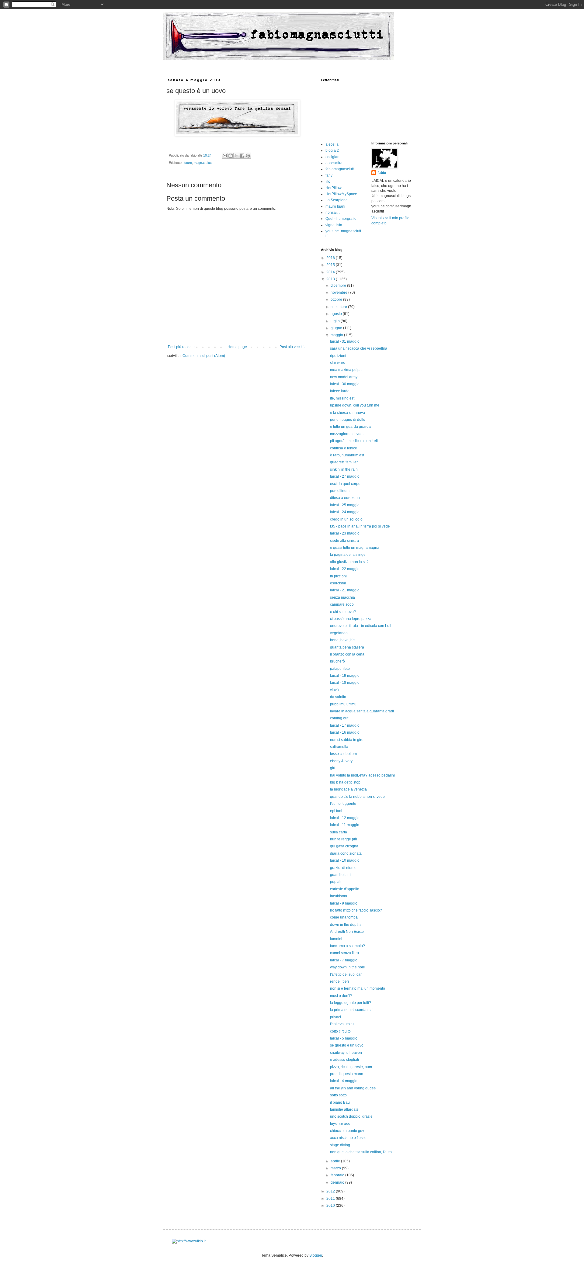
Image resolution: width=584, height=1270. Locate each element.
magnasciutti (203, 162)
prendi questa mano (346, 1074)
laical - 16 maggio (345, 732)
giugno (337, 328)
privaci (335, 1017)
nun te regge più (343, 839)
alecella (332, 144)
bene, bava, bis (342, 640)
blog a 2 (332, 150)
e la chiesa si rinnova (347, 412)
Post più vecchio (293, 347)
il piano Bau (340, 1102)
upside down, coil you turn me (354, 405)
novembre (339, 292)
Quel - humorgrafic (340, 218)
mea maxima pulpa (346, 370)
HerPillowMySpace (341, 194)
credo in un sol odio (346, 519)
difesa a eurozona (345, 498)
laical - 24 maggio (345, 512)
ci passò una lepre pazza (350, 619)
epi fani (336, 811)
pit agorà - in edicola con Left (354, 441)
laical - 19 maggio (345, 675)
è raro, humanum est (347, 455)
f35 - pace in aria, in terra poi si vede (360, 526)
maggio (337, 335)
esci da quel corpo (345, 484)
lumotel (336, 939)
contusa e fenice (343, 448)
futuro (187, 162)
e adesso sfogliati (344, 1059)
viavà (334, 690)
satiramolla (339, 747)
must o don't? (341, 996)
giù (332, 768)
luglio (336, 321)
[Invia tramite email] (225, 156)
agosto (337, 314)
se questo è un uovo (346, 1045)
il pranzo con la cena (347, 654)
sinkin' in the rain (344, 469)
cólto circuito (340, 1031)
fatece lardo (339, 391)
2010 (331, 1205)
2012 (331, 1191)
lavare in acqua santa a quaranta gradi (362, 711)
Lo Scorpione (336, 200)
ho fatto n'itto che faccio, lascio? (356, 910)
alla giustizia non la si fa (350, 562)
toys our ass (340, 1124)
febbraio (338, 1175)
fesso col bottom (343, 754)
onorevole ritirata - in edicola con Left (360, 626)
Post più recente (181, 347)
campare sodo (342, 604)
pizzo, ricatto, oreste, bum (351, 1067)
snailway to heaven (346, 1052)
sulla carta (338, 832)
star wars (337, 363)
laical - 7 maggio (343, 960)
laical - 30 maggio (345, 384)
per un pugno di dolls (347, 419)
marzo (336, 1168)
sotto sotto (338, 1095)
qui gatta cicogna (344, 846)
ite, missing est (342, 398)
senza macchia (342, 597)
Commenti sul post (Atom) (203, 356)
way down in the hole (347, 967)
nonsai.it (332, 212)
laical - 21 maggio (345, 590)
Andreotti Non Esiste (347, 931)
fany (328, 175)
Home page (237, 347)
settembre (339, 307)
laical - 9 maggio (343, 903)
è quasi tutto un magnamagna (354, 547)
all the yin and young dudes (353, 1088)
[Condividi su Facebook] (242, 156)
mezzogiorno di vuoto (348, 434)
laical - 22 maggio (345, 569)
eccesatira (333, 163)
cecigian (332, 157)
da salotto (338, 697)
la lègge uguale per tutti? (350, 1003)
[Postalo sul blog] (231, 156)
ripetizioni (338, 356)
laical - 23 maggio (345, 533)
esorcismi (338, 583)
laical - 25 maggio (345, 505)
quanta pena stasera (347, 647)
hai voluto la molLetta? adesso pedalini (362, 775)
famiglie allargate (344, 1109)
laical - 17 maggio (345, 725)
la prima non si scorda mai (352, 1010)
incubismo (338, 896)
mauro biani (335, 206)
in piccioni (338, 576)
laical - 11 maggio (344, 825)
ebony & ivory (341, 761)
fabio (381, 173)
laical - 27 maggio (345, 476)
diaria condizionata (346, 853)
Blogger (315, 1255)
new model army (343, 377)
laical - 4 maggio (343, 1081)
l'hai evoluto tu (342, 1024)
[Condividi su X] (236, 156)
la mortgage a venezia (348, 789)
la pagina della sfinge (348, 554)
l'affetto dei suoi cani (346, 974)
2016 (331, 258)
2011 (331, 1198)
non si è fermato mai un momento (357, 988)
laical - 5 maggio (343, 1038)
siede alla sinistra (344, 540)
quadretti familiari (344, 462)
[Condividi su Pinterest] (248, 156)
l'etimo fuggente (343, 803)
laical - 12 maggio (345, 818)
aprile (336, 1161)
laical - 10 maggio (345, 860)
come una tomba (344, 917)
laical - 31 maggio (345, 341)
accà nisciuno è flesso (348, 1138)
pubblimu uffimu (343, 704)
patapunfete (340, 668)
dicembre (339, 285)
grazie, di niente (343, 868)
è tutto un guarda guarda (350, 426)
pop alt (335, 882)
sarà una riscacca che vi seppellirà (358, 348)
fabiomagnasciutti (340, 169)
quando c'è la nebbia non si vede (357, 796)
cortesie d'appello (344, 889)
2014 (331, 272)
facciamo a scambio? (347, 946)
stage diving (340, 1145)
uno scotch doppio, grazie (351, 1116)
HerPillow (333, 188)
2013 (331, 279)
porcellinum (339, 491)
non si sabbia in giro (346, 740)
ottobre (337, 299)
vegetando (339, 633)
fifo (327, 181)
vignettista (333, 225)
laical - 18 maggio (345, 682)
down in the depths (345, 924)
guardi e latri (340, 875)
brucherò (337, 661)
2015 (331, 265)
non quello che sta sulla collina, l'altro (361, 1152)
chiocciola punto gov (347, 1131)
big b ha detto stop (345, 782)
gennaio (338, 1182)
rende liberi (339, 981)
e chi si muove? (343, 612)
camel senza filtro (344, 953)
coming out (339, 718)
